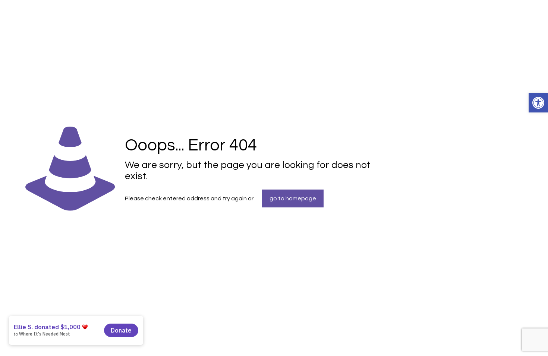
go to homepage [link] (293, 198)
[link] (538, 102)
